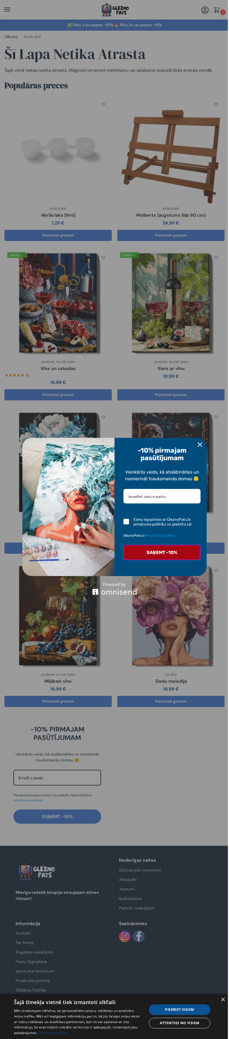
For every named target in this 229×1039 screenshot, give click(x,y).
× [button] (223, 1000)
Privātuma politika (160, 536)
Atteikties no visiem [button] (179, 1023)
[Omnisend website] (114, 588)
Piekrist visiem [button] (179, 1009)
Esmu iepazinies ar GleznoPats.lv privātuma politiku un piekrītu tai (162, 521)
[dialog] (114, 1016)
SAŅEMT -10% (162, 552)
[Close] (200, 444)
